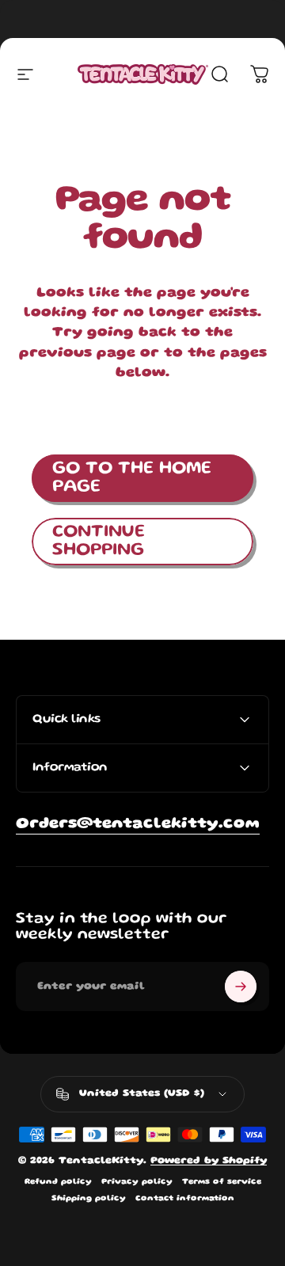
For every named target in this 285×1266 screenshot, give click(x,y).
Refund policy (58, 1181)
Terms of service (221, 1181)
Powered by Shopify (208, 1161)
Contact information (184, 1198)
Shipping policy (88, 1198)
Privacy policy (137, 1181)
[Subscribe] (240, 986)
